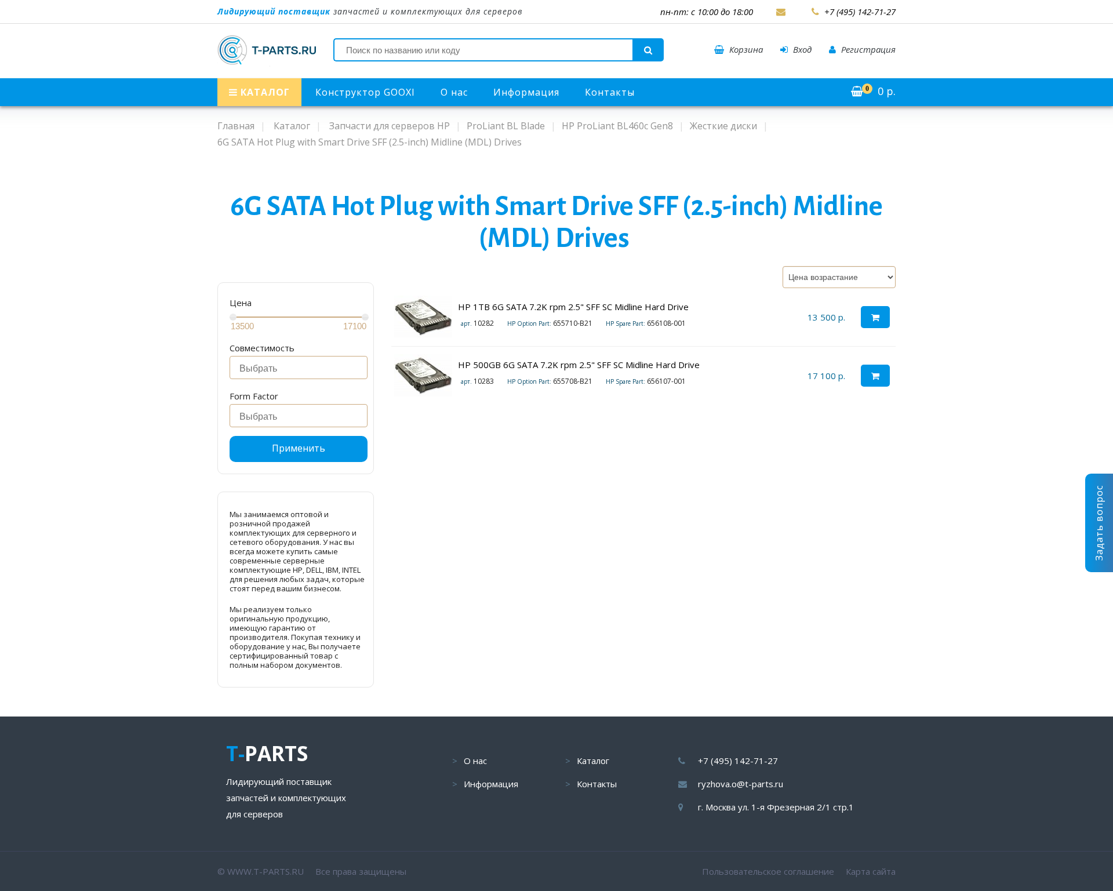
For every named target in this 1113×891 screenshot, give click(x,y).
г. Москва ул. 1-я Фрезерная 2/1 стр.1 (776, 807)
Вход (801, 49)
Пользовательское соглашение (768, 871)
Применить (298, 448)
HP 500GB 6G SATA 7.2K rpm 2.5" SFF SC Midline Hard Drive (579, 364)
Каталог (593, 760)
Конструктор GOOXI (365, 92)
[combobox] (299, 367)
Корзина (745, 49)
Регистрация (867, 49)
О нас (454, 92)
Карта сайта (871, 871)
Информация (526, 92)
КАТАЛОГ (264, 92)
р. (880, 91)
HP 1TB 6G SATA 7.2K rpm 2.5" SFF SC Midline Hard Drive (573, 306)
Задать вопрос (1099, 523)
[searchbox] (301, 368)
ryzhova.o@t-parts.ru (740, 784)
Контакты (610, 92)
